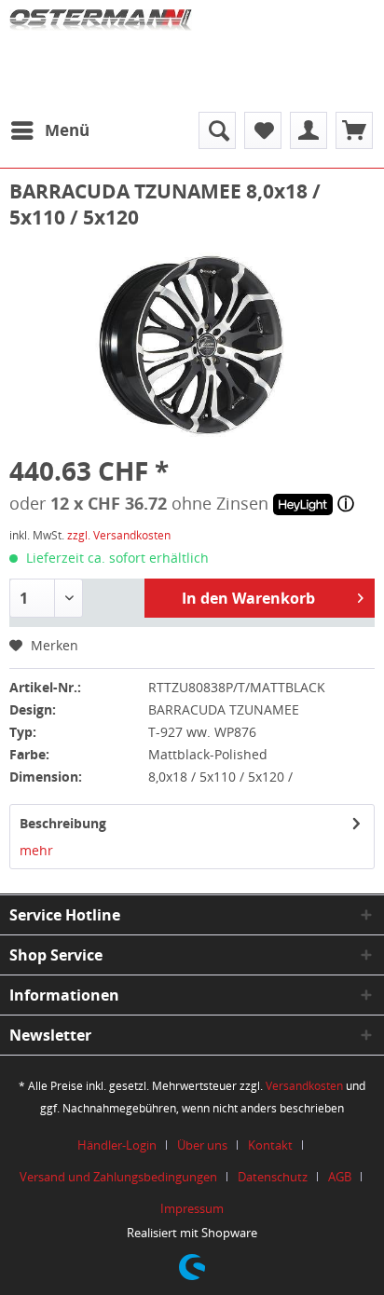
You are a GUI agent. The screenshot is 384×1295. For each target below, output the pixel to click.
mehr (36, 850)
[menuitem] (49, 130)
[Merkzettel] (262, 130)
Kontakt (270, 1145)
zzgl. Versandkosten (119, 535)
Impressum (192, 1208)
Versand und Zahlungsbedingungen (118, 1176)
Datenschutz (273, 1176)
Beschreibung (63, 823)
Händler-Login (117, 1145)
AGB (339, 1176)
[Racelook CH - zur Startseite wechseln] (100, 51)
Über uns (202, 1145)
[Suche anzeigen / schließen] (217, 130)
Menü (67, 130)
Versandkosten (304, 1086)
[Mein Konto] (308, 130)
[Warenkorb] (354, 130)
